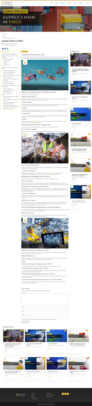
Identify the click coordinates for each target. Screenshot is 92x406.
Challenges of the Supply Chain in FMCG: (10, 75)
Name (22, 306)
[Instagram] (65, 394)
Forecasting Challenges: (8, 81)
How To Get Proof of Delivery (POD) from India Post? (80, 175)
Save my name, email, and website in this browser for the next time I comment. (39, 319)
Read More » (74, 75)
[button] (19, 51)
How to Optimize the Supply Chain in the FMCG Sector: (11, 86)
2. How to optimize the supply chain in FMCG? (11, 100)
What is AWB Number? (78, 201)
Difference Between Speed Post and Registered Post (79, 149)
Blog (4, 36)
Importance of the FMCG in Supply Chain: (9, 68)
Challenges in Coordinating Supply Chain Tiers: (10, 79)
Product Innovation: (7, 77)
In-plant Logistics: (7, 60)
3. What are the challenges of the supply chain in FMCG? (10, 103)
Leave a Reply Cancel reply (8, 108)
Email (22, 310)
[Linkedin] (68, 394)
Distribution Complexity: (8, 83)
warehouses (49, 111)
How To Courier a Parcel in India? (77, 372)
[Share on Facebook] (3, 48)
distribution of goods (36, 121)
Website (23, 315)
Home (5, 33)
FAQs (3, 94)
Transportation (24, 115)
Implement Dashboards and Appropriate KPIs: (9, 91)
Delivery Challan (53, 371)
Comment (23, 292)
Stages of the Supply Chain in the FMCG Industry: (10, 56)
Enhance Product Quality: (8, 70)
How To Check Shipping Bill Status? (34, 344)
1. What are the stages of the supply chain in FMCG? (10, 97)
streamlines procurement (48, 172)
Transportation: (6, 64)
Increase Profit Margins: (8, 73)
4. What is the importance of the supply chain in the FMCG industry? (10, 106)
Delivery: (5, 65)
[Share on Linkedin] (5, 48)
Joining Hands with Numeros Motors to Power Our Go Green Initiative (80, 70)
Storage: (5, 62)
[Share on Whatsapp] (7, 48)
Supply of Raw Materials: (8, 58)
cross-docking (45, 258)
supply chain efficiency (41, 205)
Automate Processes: (7, 88)
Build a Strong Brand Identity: (9, 72)
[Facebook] (63, 394)
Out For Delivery (76, 123)
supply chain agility (33, 210)
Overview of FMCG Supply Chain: (9, 54)
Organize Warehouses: (8, 93)
